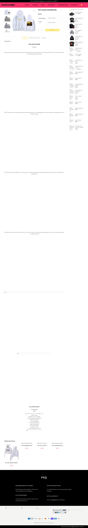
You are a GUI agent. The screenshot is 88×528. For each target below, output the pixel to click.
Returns (77, 526)
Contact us (54, 499)
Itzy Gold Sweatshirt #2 (26, 445)
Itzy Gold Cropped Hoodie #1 (11, 462)
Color (40, 21)
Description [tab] (25, 37)
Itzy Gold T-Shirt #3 (42, 445)
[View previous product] (61, 9)
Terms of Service (64, 526)
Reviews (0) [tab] (43, 37)
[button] (34, 10)
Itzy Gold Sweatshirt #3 (57, 445)
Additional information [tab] (34, 37)
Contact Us (81, 526)
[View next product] (63, 9)
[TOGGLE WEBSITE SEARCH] (84, 5)
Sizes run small (42, 18)
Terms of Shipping (71, 526)
